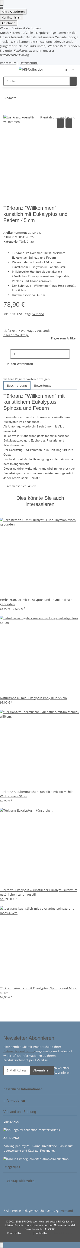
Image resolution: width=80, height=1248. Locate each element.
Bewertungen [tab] (43, 385)
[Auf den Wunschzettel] (68, 123)
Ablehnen (9, 23)
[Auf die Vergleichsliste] (60, 123)
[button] (54, 70)
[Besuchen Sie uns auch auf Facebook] (6, 1187)
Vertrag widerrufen (21, 1181)
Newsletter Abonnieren (62, 1070)
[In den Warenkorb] (6, 112)
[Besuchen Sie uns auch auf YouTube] (6, 1197)
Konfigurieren (11, 17)
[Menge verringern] (6, 354)
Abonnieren (41, 1070)
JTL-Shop (27, 1233)
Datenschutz (29, 63)
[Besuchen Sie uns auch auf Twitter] (6, 1193)
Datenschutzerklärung (19, 1051)
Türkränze (26, 241)
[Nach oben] (1, 1245)
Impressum (8, 63)
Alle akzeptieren (13, 12)
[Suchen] (73, 81)
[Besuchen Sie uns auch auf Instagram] (6, 1202)
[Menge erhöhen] (73, 354)
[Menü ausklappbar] (8, 70)
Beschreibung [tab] (17, 385)
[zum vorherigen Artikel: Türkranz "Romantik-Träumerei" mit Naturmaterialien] (19, 98)
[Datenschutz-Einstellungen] (1, 3)
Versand (38, 314)
